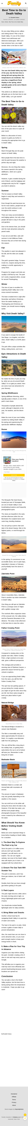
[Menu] (2, 3)
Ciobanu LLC (17, 1117)
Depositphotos (19, 1109)
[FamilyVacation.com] (14, 3)
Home (2, 21)
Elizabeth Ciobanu (15, 17)
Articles (6, 21)
